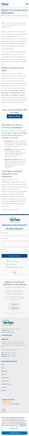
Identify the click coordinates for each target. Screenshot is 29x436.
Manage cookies (14, 428)
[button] (27, 4)
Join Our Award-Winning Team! (9, 350)
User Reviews (15, 404)
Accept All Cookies (14, 433)
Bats (3, 368)
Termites (4, 387)
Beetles (4, 374)
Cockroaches (5, 377)
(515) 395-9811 (15, 228)
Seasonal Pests (6, 384)
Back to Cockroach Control (10, 210)
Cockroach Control (13, 312)
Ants (3, 365)
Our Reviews (14, 308)
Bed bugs (4, 371)
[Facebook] (14, 272)
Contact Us (14, 304)
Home (5, 312)
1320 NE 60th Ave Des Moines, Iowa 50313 (8, 331)
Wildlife (4, 390)
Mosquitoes (5, 381)
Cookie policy (22, 425)
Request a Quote (14, 116)
